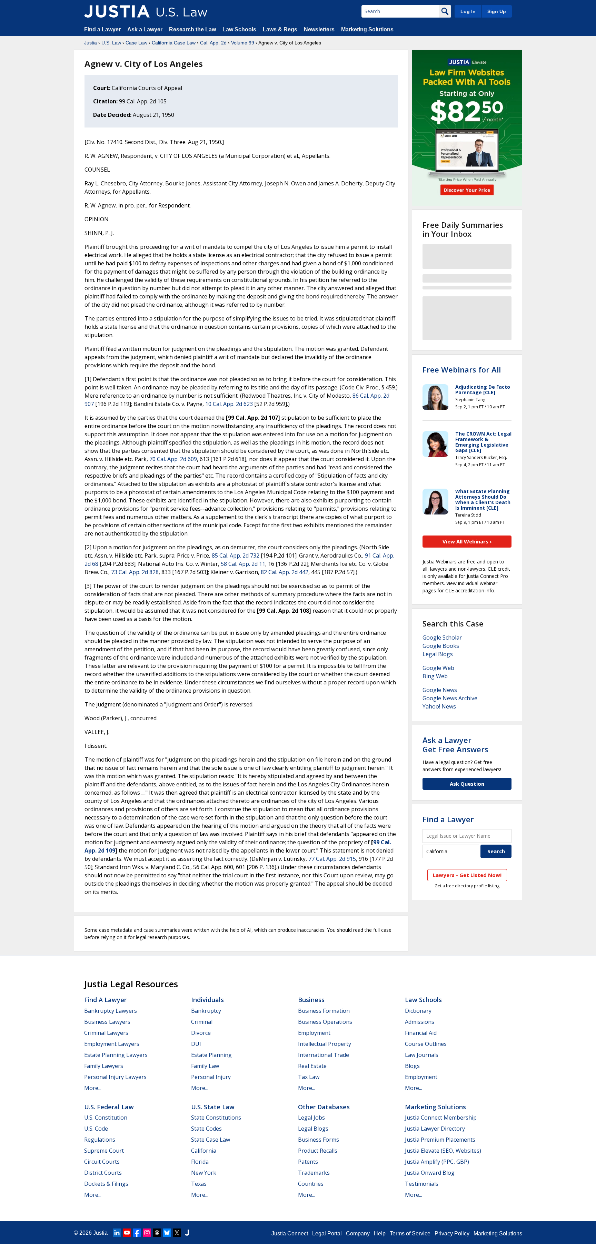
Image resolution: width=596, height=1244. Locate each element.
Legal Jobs (311, 1117)
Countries (311, 1183)
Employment (314, 1033)
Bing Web (435, 676)
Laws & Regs (280, 29)
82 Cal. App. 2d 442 (284, 572)
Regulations (99, 1139)
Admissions (419, 1022)
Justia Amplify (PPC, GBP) (437, 1161)
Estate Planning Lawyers (116, 1055)
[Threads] (157, 1232)
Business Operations (325, 1022)
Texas (199, 1183)
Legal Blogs (438, 654)
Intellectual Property (324, 1044)
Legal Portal (327, 1233)
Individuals (207, 1000)
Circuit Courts (102, 1161)
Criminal (201, 1022)
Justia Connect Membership (441, 1117)
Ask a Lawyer (145, 29)
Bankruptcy (206, 1010)
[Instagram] (147, 1232)
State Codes (206, 1128)
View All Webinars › (467, 541)
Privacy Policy (452, 1233)
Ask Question (467, 783)
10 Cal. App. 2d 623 (229, 404)
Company (358, 1233)
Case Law (136, 42)
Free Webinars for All (462, 369)
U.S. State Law (213, 1107)
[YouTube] (127, 1232)
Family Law (205, 1066)
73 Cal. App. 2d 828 (135, 572)
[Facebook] (137, 1232)
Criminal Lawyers (106, 1033)
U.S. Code (96, 1128)
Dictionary (418, 1010)
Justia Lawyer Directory (435, 1128)
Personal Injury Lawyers (115, 1077)
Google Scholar (442, 637)
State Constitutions (216, 1117)
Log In (468, 11)
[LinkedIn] (117, 1232)
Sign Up (496, 11)
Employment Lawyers (111, 1044)
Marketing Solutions (367, 29)
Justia (90, 42)
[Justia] (117, 11)
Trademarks (314, 1172)
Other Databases (324, 1107)
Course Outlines (426, 1044)
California (203, 1150)
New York (203, 1172)
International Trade (323, 1055)
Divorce (201, 1033)
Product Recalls (317, 1150)
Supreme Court (104, 1150)
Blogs (412, 1066)
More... (92, 1088)
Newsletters (319, 29)
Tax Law (308, 1077)
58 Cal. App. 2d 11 (243, 564)
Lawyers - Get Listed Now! (467, 874)
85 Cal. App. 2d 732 (235, 555)
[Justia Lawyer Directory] (187, 1232)
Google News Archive (450, 698)
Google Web (438, 668)
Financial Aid (421, 1033)
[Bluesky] (167, 1232)
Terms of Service (410, 1233)
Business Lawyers (107, 1022)
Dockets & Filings (106, 1183)
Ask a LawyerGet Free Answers (455, 744)
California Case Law (174, 42)
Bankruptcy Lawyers (110, 1010)
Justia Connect (289, 1233)
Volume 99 (242, 42)
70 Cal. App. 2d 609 (173, 459)
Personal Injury (211, 1077)
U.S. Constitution (105, 1117)
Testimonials (421, 1183)
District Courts (103, 1172)
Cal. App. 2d (213, 42)
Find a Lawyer (102, 29)
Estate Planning (211, 1055)
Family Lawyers (103, 1066)
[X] (177, 1232)
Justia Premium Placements (440, 1139)
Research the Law (192, 29)
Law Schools (239, 29)
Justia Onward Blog (430, 1172)
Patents (308, 1161)
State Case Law (210, 1139)
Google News (440, 690)
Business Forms (318, 1139)
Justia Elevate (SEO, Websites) (443, 1150)
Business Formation (324, 1010)
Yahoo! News (439, 706)
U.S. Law (111, 42)
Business (311, 1000)
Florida (200, 1161)
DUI (196, 1044)
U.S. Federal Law (109, 1107)
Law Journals (421, 1055)
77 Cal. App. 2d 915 (332, 859)
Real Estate (312, 1066)
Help (380, 1233)
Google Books (441, 646)
